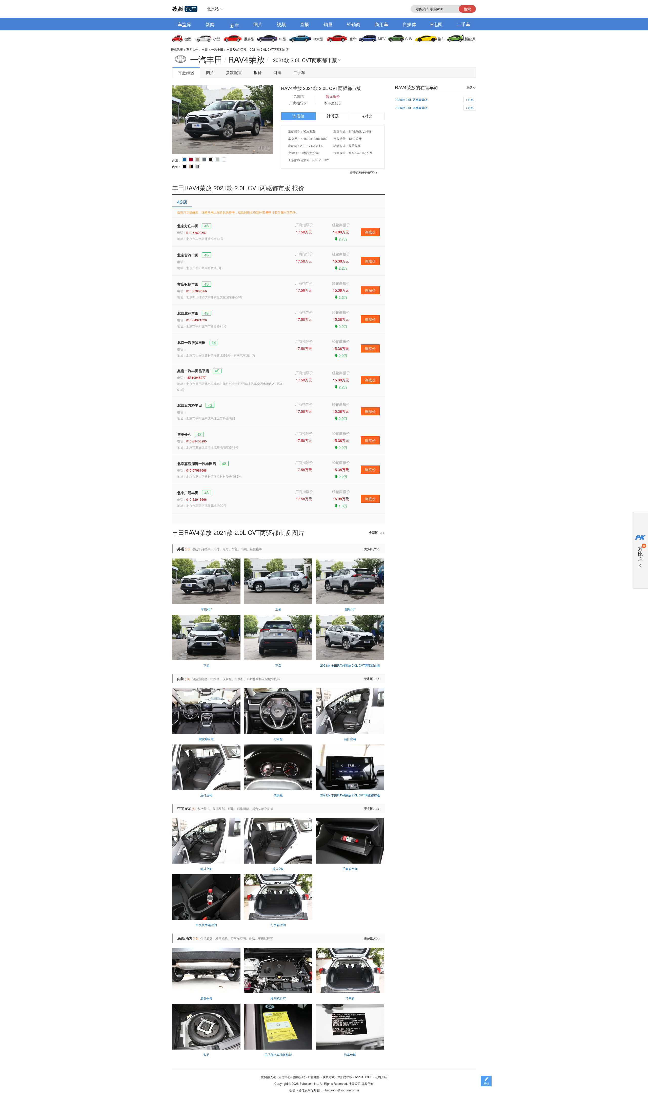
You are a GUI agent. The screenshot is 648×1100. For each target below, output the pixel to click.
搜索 (467, 8)
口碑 (277, 72)
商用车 (381, 24)
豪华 (353, 38)
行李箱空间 (278, 925)
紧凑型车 (309, 131)
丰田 (205, 49)
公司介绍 (381, 1077)
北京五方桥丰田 (189, 405)
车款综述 (186, 73)
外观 (180, 548)
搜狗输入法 (268, 1077)
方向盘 (278, 739)
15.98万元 (341, 498)
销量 (328, 24)
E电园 (436, 24)
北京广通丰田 (187, 492)
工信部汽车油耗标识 (278, 1054)
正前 (206, 665)
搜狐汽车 (177, 49)
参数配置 (234, 72)
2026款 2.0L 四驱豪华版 (411, 107)
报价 (258, 72)
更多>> (471, 87)
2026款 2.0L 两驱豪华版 (411, 99)
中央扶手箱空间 (206, 925)
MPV (382, 38)
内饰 (180, 678)
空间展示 (184, 808)
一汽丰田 (217, 49)
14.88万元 (341, 231)
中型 (282, 38)
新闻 (210, 24)
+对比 (367, 116)
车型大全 (192, 49)
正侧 (278, 609)
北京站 (213, 9)
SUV (408, 38)
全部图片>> (377, 532)
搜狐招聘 (299, 1077)
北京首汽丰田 (187, 254)
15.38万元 (341, 261)
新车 (234, 25)
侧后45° (350, 609)
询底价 (298, 116)
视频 (281, 24)
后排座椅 (206, 795)
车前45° (206, 609)
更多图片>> (372, 549)
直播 (304, 24)
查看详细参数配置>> (364, 172)
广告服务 (314, 1077)
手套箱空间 (350, 868)
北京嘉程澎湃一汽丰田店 (196, 463)
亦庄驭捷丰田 (187, 284)
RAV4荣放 (246, 59)
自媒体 (409, 24)
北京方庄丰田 (187, 225)
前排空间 (206, 868)
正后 (278, 665)
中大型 (318, 38)
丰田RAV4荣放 (237, 49)
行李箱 (350, 998)
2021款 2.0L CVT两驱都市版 (269, 49)
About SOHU (364, 1077)
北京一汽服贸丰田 (191, 342)
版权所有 (367, 1083)
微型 (188, 38)
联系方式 (328, 1077)
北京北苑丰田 (187, 313)
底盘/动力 (184, 938)
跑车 (441, 38)
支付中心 (284, 1077)
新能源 (469, 38)
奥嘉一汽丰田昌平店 (193, 370)
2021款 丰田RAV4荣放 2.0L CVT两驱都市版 (350, 665)
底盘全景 (206, 998)
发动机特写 (278, 998)
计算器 (333, 116)
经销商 (353, 24)
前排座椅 (350, 739)
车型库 (184, 24)
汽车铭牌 (350, 1054)
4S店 (182, 201)
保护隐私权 (344, 1077)
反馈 (486, 1083)
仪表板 (278, 795)
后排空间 (278, 868)
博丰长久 (184, 434)
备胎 (206, 1054)
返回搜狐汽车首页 (184, 9)
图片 (257, 24)
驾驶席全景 (206, 739)
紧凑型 (249, 38)
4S (206, 225)
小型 (216, 38)
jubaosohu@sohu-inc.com (341, 1090)
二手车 (463, 24)
